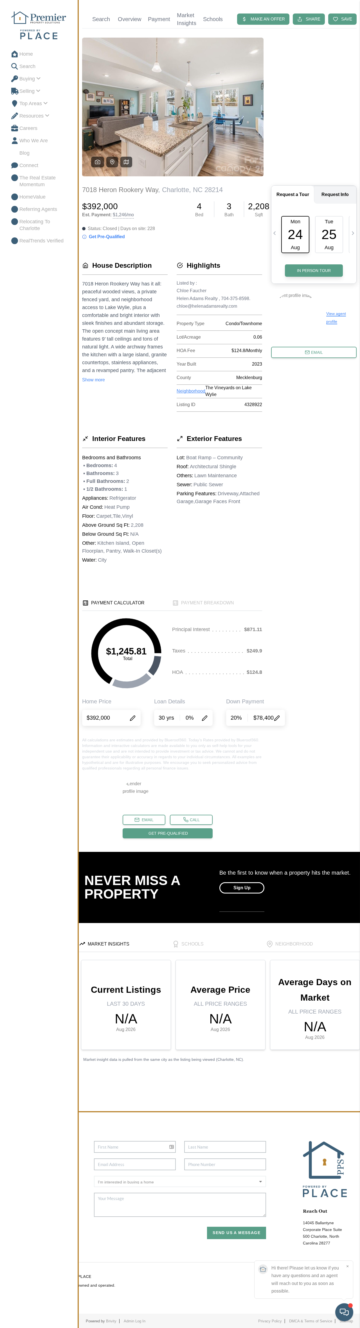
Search (27, 66)
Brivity (111, 1321)
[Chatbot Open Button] (344, 1312)
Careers (28, 128)
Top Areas (30, 103)
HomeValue (32, 197)
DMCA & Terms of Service (310, 1321)
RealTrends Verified (41, 241)
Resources (31, 116)
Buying (27, 79)
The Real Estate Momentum (37, 181)
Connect (28, 165)
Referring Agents (38, 209)
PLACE (84, 1276)
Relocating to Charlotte (34, 225)
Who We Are (33, 140)
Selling (27, 91)
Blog (24, 153)
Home (26, 54)
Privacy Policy (270, 1321)
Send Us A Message (236, 1232)
